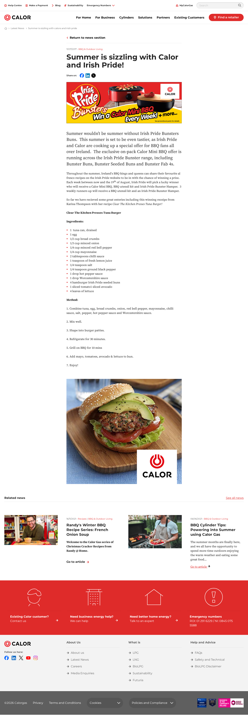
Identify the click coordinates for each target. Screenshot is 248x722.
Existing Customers (189, 17)
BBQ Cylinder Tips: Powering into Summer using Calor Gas (212, 530)
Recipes (82, 518)
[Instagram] (35, 657)
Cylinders (126, 17)
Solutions (145, 17)
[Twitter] (21, 657)
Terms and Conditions (65, 703)
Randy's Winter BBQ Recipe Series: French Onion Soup (87, 530)
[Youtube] (28, 657)
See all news (235, 498)
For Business (105, 17)
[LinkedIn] (14, 657)
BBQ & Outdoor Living (90, 49)
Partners (163, 17)
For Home (83, 17)
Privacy (38, 703)
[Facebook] (6, 657)
